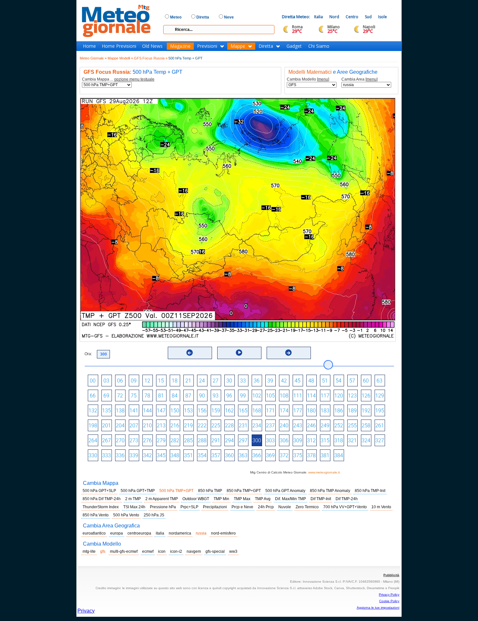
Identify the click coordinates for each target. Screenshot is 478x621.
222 (202, 425)
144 (147, 411)
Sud (368, 16)
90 (202, 396)
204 (120, 425)
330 (92, 455)
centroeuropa (139, 533)
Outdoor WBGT (195, 499)
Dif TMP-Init (321, 499)
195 (379, 411)
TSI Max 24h (134, 507)
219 (188, 425)
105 (270, 396)
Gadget (294, 46)
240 (284, 425)
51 (325, 381)
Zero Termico (307, 507)
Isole (382, 16)
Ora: (88, 354)
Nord (334, 16)
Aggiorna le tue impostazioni (378, 607)
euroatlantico (94, 533)
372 (284, 455)
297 (243, 440)
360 (229, 455)
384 (338, 455)
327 (379, 440)
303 (270, 440)
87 (188, 396)
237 (270, 425)
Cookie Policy (389, 601)
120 (338, 396)
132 (92, 411)
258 (366, 425)
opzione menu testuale (134, 79)
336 (120, 455)
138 (120, 411)
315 (325, 440)
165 (243, 411)
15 (161, 381)
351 (188, 455)
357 (215, 455)
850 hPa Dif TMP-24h (102, 499)
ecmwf (147, 551)
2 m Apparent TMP (161, 499)
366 (256, 455)
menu (323, 79)
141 (133, 411)
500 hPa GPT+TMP (138, 490)
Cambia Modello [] (308, 79)
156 (202, 411)
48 (311, 381)
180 (311, 411)
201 (106, 425)
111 (297, 396)
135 (106, 411)
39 (270, 381)
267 (106, 440)
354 (202, 455)
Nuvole (284, 507)
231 (243, 425)
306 (284, 440)
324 (366, 440)
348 (174, 455)
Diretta (266, 46)
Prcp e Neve (242, 507)
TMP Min (221, 499)
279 (161, 440)
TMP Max (242, 499)
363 (243, 455)
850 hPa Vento (96, 515)
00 (93, 381)
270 (120, 440)
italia (160, 533)
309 (297, 440)
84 (175, 396)
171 (270, 411)
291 (215, 440)
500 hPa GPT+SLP (99, 490)
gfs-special (215, 551)
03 (106, 381)
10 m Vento (381, 507)
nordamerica (180, 533)
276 (147, 440)
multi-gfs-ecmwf (124, 551)
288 (202, 440)
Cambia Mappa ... (118, 79)
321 (352, 440)
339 (133, 455)
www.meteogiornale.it (324, 472)
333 (106, 455)
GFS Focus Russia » (150, 58)
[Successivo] (288, 352)
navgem (194, 551)
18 (175, 381)
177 (297, 411)
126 (366, 396)
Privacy (86, 611)
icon (162, 551)
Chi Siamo (318, 46)
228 (229, 425)
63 (379, 381)
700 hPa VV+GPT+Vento (345, 507)
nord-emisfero (223, 533)
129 (379, 396)
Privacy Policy (389, 594)
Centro (352, 16)
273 (133, 440)
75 (134, 396)
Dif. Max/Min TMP (290, 499)
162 (229, 411)
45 (297, 381)
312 (311, 440)
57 (352, 381)
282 (174, 440)
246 (311, 425)
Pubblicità (391, 575)
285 (188, 440)
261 (379, 425)
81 (161, 396)
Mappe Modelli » (120, 58)
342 (147, 455)
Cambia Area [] (359, 79)
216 (174, 425)
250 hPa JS (154, 515)
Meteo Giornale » (93, 58)
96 (229, 396)
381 (325, 455)
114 (311, 396)
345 (161, 455)
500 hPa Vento (126, 515)
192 (366, 411)
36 (256, 381)
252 (338, 425)
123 (352, 396)
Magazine (180, 46)
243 (297, 425)
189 (352, 411)
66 (93, 396)
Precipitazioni (215, 507)
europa (116, 533)
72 (120, 396)
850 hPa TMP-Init (370, 490)
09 (134, 381)
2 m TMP (133, 499)
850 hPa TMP (210, 490)
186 (338, 411)
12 (147, 381)
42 (284, 381)
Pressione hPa (163, 507)
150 (174, 411)
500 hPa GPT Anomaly (285, 490)
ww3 (233, 551)
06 (120, 381)
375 (297, 455)
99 (243, 396)
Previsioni (207, 46)
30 (229, 381)
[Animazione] (239, 352)
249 (325, 425)
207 (133, 425)
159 (215, 411)
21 (188, 381)
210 (147, 425)
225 (215, 425)
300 (256, 440)
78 (147, 396)
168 (256, 411)
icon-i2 (176, 551)
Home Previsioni (119, 46)
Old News (152, 46)
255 (352, 425)
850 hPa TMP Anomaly (330, 490)
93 (216, 396)
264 (92, 440)
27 (216, 381)
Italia (318, 16)
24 (202, 381)
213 (161, 425)
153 (188, 411)
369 (270, 455)
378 (311, 455)
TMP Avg (263, 499)
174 (284, 411)
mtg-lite (89, 551)
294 (229, 440)
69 (106, 396)
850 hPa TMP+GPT (244, 490)
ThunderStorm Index (101, 507)
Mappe (238, 46)
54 (338, 381)
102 (256, 396)
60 (366, 381)
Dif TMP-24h (347, 499)
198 (92, 425)
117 (325, 396)
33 (243, 381)
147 (161, 411)
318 (338, 440)
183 (325, 411)
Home (89, 46)
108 (284, 396)
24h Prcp (266, 507)
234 (256, 425)
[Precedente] (189, 352)
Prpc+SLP (189, 507)
